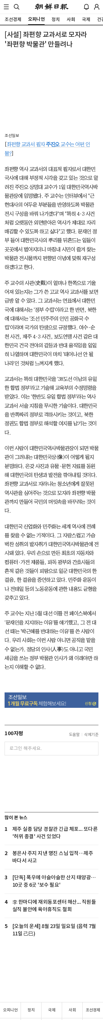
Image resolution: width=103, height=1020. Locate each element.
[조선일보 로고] (51, 6)
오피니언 (10, 1010)
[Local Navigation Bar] (6, 6)
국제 (51, 1010)
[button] (6, 6)
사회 (72, 1010)
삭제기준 (91, 734)
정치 (31, 1010)
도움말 (74, 734)
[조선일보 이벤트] (51, 700)
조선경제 (93, 1010)
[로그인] (96, 6)
